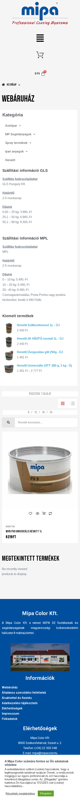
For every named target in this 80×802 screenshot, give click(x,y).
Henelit (10, 160)
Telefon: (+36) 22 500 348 (40, 748)
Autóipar (11, 125)
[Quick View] (37, 513)
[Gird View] (63, 403)
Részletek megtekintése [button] (20, 793)
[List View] (72, 403)
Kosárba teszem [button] (44, 513)
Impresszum (10, 713)
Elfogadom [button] (46, 793)
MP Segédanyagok (18, 134)
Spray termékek (16, 143)
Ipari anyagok (14, 151)
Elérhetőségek (12, 708)
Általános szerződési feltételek (24, 692)
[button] (40, 39)
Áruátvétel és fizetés (17, 698)
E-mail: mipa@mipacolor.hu (40, 753)
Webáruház (10, 687)
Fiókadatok (9, 719)
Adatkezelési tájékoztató (20, 703)
